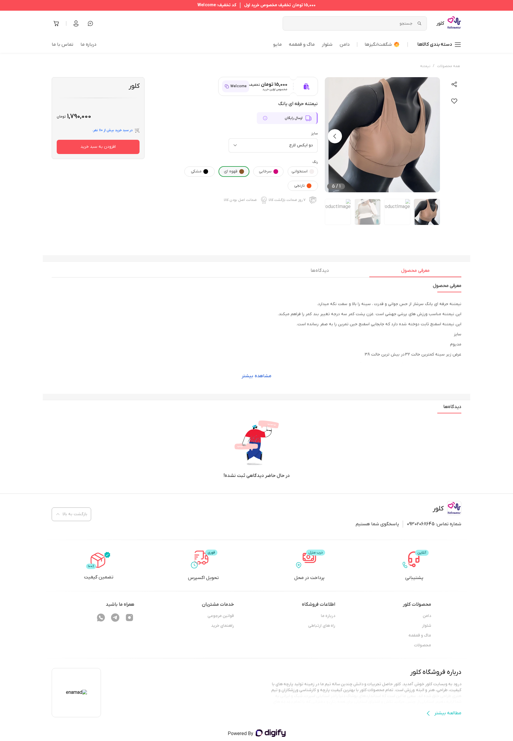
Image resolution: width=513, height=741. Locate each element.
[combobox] (273, 145)
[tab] (415, 272)
